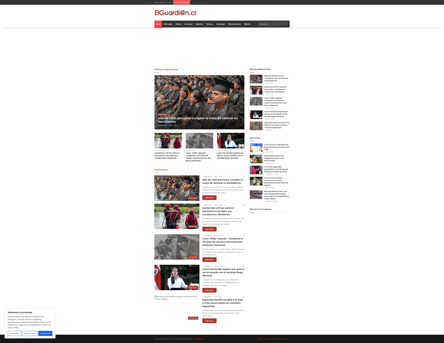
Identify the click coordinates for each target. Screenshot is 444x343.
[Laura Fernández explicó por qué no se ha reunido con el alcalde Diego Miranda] (230, 140)
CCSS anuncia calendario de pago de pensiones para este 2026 (276, 147)
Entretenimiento (234, 24)
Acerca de (267, 339)
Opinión (247, 24)
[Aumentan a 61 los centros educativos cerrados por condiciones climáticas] (168, 140)
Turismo (209, 24)
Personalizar (14, 333)
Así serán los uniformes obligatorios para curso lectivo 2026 (274, 158)
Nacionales (168, 24)
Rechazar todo (29, 333)
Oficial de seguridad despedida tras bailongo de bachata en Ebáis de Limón (276, 169)
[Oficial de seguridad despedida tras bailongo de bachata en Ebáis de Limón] (256, 170)
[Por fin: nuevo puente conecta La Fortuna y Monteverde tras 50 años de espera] (256, 181)
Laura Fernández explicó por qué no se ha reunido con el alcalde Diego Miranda (230, 156)
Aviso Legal (277, 339)
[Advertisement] (222, 47)
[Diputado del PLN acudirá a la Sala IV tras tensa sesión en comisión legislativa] (256, 126)
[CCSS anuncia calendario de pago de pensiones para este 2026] (256, 147)
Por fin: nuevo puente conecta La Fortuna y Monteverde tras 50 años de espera (276, 181)
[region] (30, 323)
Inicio (158, 24)
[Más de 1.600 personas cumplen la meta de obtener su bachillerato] (199, 102)
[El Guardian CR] (175, 12)
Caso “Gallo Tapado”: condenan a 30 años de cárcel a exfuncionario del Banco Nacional (198, 157)
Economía (189, 24)
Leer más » (209, 198)
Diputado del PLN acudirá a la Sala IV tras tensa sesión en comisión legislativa (222, 303)
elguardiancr (163, 125)
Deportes (199, 24)
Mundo (178, 24)
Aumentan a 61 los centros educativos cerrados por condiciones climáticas (166, 156)
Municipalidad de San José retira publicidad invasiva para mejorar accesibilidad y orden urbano (276, 195)
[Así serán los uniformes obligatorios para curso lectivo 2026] (256, 159)
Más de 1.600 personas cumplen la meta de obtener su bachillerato (222, 181)
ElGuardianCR (199, 339)
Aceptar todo (45, 333)
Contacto (285, 339)
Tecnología (220, 24)
